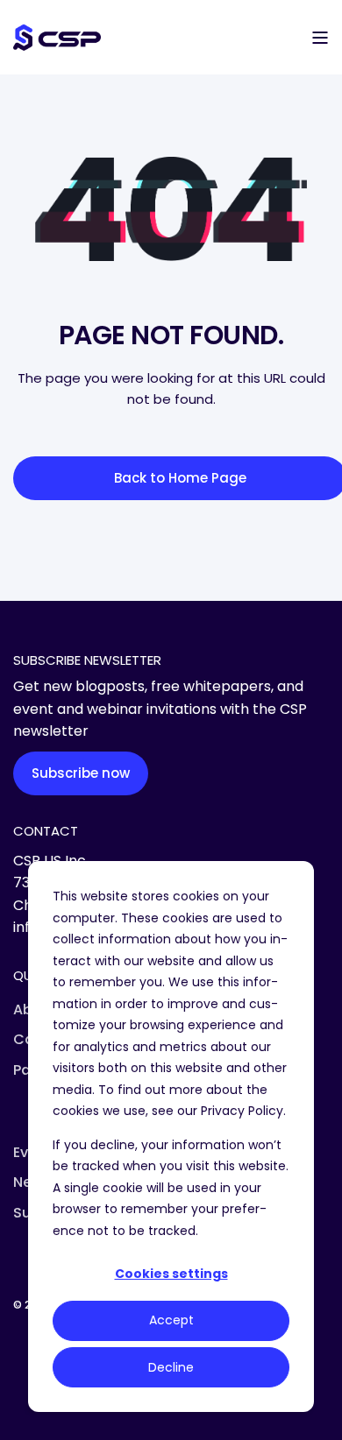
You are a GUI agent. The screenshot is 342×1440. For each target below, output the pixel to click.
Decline (171, 1367)
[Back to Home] (57, 37)
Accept (171, 1320)
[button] (26, 1414)
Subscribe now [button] (81, 773)
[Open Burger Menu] (320, 38)
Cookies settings (171, 1273)
